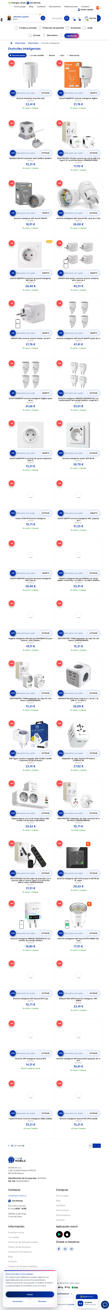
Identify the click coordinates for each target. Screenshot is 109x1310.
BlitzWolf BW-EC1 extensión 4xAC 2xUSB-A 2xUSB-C (30, 158)
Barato (52, 55)
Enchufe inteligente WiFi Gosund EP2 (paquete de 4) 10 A (78, 1060)
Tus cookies (13, 1237)
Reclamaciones (71, 6)
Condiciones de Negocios (20, 1252)
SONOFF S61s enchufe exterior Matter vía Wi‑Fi (30, 338)
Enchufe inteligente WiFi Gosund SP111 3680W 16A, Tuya (78, 939)
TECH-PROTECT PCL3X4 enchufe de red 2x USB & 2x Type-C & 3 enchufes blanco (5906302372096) (78, 159)
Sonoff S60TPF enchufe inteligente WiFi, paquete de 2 (78, 519)
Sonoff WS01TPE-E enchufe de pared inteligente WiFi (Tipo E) (30, 579)
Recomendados (18, 55)
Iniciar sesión (87, 9)
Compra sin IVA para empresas (22, 1266)
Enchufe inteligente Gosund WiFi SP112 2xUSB (78, 1119)
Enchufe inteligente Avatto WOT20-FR (78, 458)
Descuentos (74, 55)
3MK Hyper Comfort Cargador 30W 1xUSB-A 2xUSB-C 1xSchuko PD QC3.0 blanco (30, 759)
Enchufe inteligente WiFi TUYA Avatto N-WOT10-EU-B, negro (78, 879)
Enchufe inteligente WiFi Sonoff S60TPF (30, 218)
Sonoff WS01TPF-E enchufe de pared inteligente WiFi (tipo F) (30, 279)
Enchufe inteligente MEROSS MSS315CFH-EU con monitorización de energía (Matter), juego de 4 (78, 399)
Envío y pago (20, 6)
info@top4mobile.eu (17, 1195)
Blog (31, 6)
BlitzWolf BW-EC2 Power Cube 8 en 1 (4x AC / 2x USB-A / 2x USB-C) (78, 699)
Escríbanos (35, 2)
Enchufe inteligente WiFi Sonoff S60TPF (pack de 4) (78, 338)
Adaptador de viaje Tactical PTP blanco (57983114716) (78, 759)
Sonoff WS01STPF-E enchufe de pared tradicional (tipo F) (30, 459)
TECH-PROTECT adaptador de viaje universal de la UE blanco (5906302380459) (78, 819)
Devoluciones (55, 6)
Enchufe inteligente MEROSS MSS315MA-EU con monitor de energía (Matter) (30, 939)
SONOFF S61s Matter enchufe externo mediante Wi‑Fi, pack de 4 (78, 279)
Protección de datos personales (23, 1242)
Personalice (17, 1301)
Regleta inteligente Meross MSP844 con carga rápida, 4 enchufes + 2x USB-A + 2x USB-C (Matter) (78, 579)
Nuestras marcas (16, 1232)
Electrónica (20, 43)
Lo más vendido (37, 55)
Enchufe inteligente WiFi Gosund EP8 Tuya (30, 999)
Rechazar (42, 1301)
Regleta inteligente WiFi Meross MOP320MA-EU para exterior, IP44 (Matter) (30, 639)
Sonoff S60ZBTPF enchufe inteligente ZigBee (78, 98)
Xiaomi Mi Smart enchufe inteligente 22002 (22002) (30, 1119)
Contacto (85, 6)
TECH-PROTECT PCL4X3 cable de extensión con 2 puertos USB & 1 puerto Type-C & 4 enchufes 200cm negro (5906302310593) (30, 880)
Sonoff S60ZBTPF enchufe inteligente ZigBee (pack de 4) (30, 399)
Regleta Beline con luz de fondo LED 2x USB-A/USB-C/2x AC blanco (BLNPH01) (30, 819)
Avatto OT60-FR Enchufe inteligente (30, 518)
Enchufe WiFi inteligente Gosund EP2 (30, 1059)
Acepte (30, 1294)
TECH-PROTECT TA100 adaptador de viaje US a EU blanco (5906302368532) (78, 639)
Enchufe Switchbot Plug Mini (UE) (30, 98)
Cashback (41, 6)
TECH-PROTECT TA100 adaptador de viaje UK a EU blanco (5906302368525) (30, 699)
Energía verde (18, 2)
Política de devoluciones (19, 1247)
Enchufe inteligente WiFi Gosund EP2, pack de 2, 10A (78, 218)
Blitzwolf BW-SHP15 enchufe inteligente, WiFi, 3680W (78, 1000)
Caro (62, 55)
